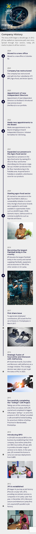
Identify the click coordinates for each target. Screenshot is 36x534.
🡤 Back (4, 29)
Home (4, 20)
